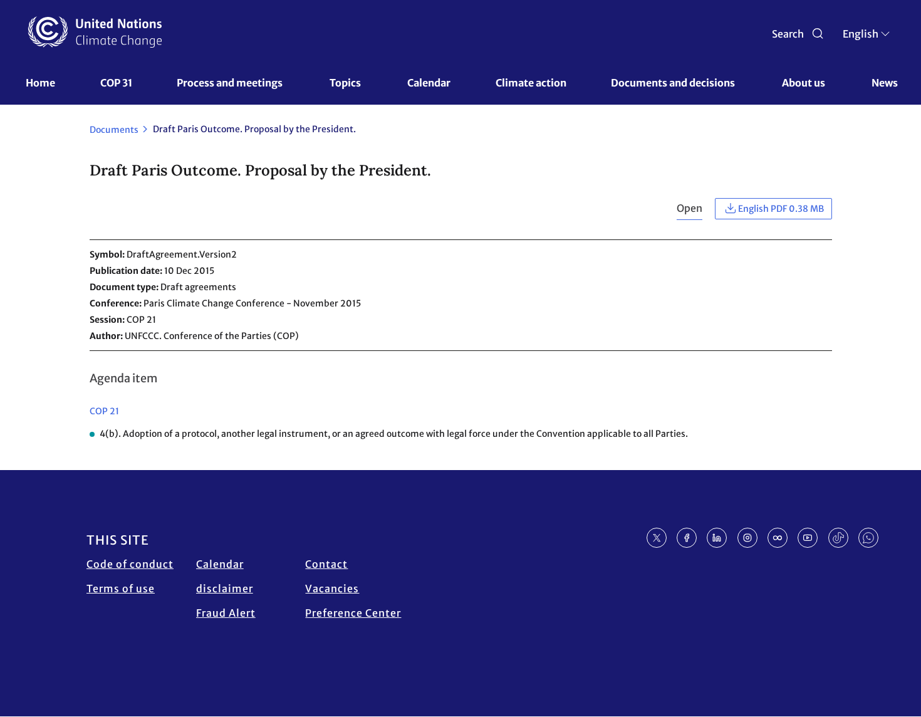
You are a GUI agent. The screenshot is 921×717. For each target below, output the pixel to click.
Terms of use (120, 588)
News (885, 82)
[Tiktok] (838, 538)
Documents (114, 129)
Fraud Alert (226, 613)
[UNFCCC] (95, 32)
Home (40, 82)
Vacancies (332, 588)
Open (689, 208)
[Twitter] (657, 538)
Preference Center (353, 613)
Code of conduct (130, 564)
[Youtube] (808, 538)
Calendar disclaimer (224, 576)
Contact (326, 564)
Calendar (428, 82)
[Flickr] (778, 538)
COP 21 (104, 411)
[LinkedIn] (717, 538)
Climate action (531, 82)
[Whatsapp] (868, 538)
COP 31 (116, 82)
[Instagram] (747, 538)
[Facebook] (687, 538)
